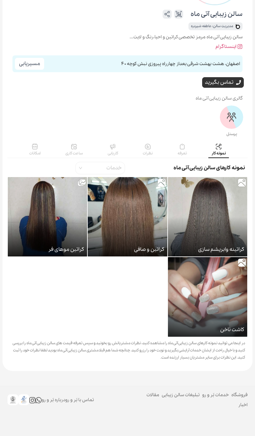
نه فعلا (109, 423)
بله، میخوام (141, 423)
